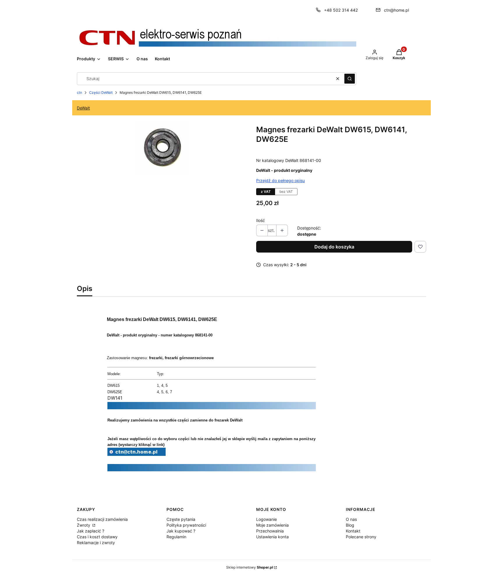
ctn (79, 92)
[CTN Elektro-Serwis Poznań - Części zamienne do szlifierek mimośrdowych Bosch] (136, 454)
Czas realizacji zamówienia (102, 519)
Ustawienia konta (272, 536)
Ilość (260, 220)
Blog (350, 525)
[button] (349, 79)
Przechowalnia (270, 530)
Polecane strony (361, 536)
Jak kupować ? (181, 530)
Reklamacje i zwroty (96, 542)
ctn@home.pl (396, 10)
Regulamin (176, 536)
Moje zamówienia (272, 525)
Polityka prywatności (186, 525)
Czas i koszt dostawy (97, 536)
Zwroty (84, 525)
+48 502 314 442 (341, 10)
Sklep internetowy (249, 567)
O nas (351, 519)
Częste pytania (181, 519)
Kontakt (353, 530)
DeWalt (83, 107)
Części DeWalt (101, 92)
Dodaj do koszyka (334, 247)
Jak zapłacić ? (90, 530)
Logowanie (266, 519)
